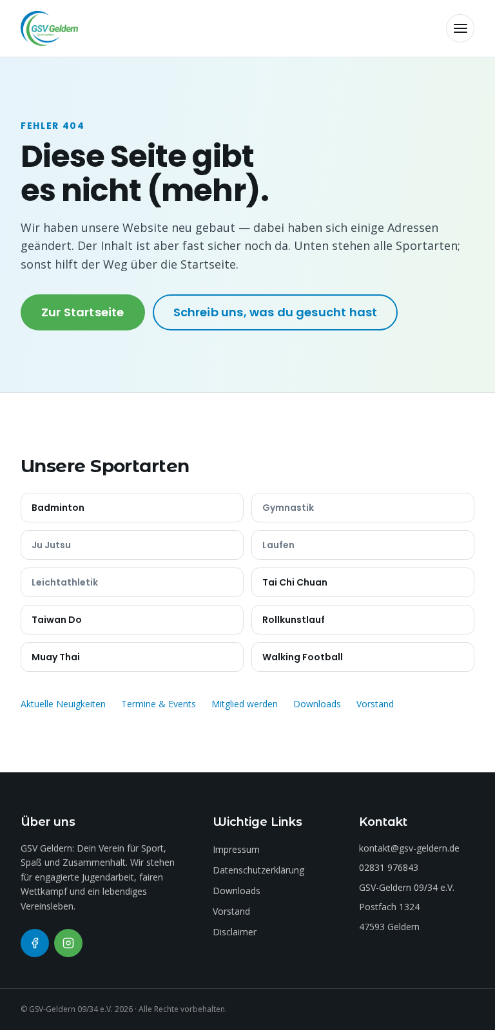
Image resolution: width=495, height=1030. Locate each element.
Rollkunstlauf (293, 619)
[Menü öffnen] (460, 28)
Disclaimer (235, 932)
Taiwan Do (57, 619)
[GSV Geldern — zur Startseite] (49, 28)
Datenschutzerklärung (258, 870)
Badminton (58, 507)
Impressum (236, 849)
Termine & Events (158, 704)
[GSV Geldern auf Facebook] (35, 943)
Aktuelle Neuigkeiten (63, 704)
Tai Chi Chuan (294, 582)
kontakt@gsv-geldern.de (409, 848)
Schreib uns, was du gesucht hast (275, 312)
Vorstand (375, 704)
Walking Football (302, 657)
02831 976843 (388, 867)
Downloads (317, 704)
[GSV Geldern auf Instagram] (68, 943)
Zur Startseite (82, 312)
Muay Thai (56, 657)
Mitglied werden (244, 704)
